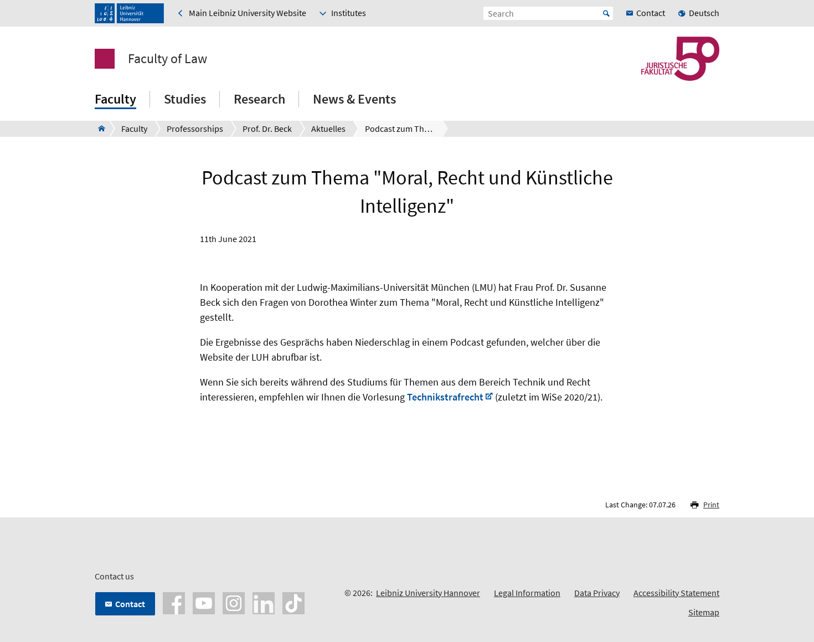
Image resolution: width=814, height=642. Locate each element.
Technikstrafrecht (445, 397)
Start (606, 13)
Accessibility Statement (676, 592)
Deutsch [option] (704, 12)
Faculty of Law (167, 58)
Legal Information (527, 592)
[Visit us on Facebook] (174, 602)
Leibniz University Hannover (428, 592)
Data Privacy (597, 592)
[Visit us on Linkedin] (263, 602)
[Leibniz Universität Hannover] (129, 13)
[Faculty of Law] (98, 128)
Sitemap (703, 612)
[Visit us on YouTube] (203, 602)
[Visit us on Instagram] (233, 602)
